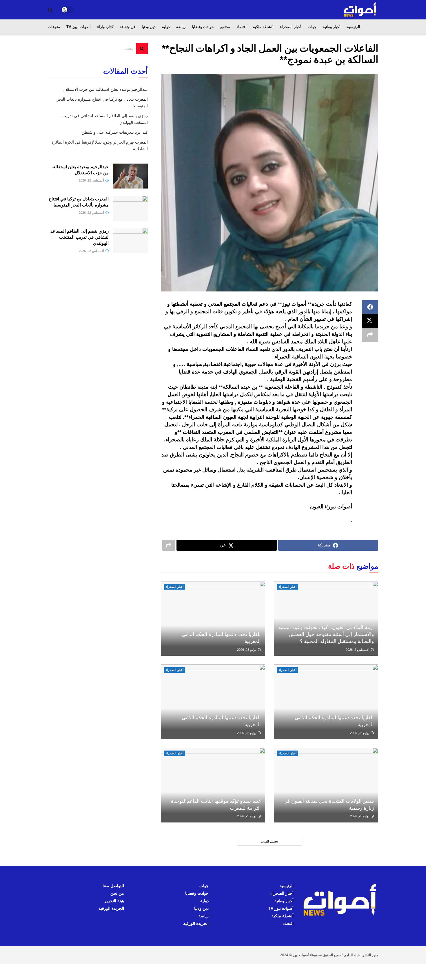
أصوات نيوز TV (78, 27)
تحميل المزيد (269, 841)
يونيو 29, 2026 (247, 816)
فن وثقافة (127, 27)
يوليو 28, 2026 (247, 649)
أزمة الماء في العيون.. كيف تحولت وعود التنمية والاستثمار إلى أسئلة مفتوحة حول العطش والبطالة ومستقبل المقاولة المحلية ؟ (326, 634)
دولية (166, 27)
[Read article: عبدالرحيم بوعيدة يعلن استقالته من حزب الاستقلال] (130, 176)
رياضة (180, 27)
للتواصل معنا (113, 885)
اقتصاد (241, 27)
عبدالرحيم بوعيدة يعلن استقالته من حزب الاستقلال (105, 89)
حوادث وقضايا (203, 27)
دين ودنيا (149, 27)
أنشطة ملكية (263, 27)
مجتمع (225, 27)
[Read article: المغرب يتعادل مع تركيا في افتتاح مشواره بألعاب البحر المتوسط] (130, 208)
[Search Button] (50, 10)
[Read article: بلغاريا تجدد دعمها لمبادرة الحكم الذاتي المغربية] (213, 618)
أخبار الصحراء (290, 27)
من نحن (117, 893)
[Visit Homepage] (360, 9)
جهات (312, 27)
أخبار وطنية (332, 27)
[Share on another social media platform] (370, 335)
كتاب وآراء (105, 27)
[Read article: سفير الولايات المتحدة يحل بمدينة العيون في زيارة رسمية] (326, 785)
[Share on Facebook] (370, 307)
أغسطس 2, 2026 (358, 649)
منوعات (54, 27)
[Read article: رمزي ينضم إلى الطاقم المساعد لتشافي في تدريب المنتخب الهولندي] (130, 240)
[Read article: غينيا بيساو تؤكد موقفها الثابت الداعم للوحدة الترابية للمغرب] (213, 785)
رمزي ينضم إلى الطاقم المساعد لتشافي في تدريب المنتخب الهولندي (79, 237)
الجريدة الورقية (196, 923)
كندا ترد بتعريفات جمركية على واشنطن (114, 132)
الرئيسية (353, 27)
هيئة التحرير (114, 900)
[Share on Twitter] (370, 321)
